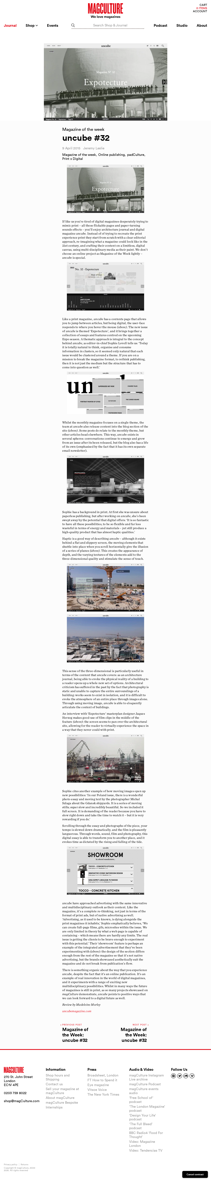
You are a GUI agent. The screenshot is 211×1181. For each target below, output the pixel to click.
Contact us (54, 1084)
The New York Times (103, 1094)
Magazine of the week (79, 155)
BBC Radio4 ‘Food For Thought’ (146, 1135)
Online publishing (111, 155)
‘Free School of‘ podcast (141, 1100)
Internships (54, 1107)
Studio (182, 25)
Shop (30, 25)
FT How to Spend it (102, 1080)
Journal (10, 25)
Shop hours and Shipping (58, 1077)
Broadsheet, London (102, 1075)
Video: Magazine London (142, 1144)
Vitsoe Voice (97, 1090)
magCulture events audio (143, 1091)
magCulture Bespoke (62, 1102)
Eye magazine (98, 1085)
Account (200, 11)
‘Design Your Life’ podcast (142, 1117)
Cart (203, 5)
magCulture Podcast (145, 1084)
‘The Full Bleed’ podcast (140, 1126)
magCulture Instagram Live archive (146, 1077)
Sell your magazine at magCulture (62, 1091)
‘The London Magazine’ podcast (147, 1108)
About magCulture (60, 1098)
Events (52, 25)
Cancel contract (195, 1174)
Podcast (160, 25)
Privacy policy (10, 1164)
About (202, 25)
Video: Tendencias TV (145, 1150)
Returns (24, 1164)
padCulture (135, 155)
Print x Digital (72, 159)
